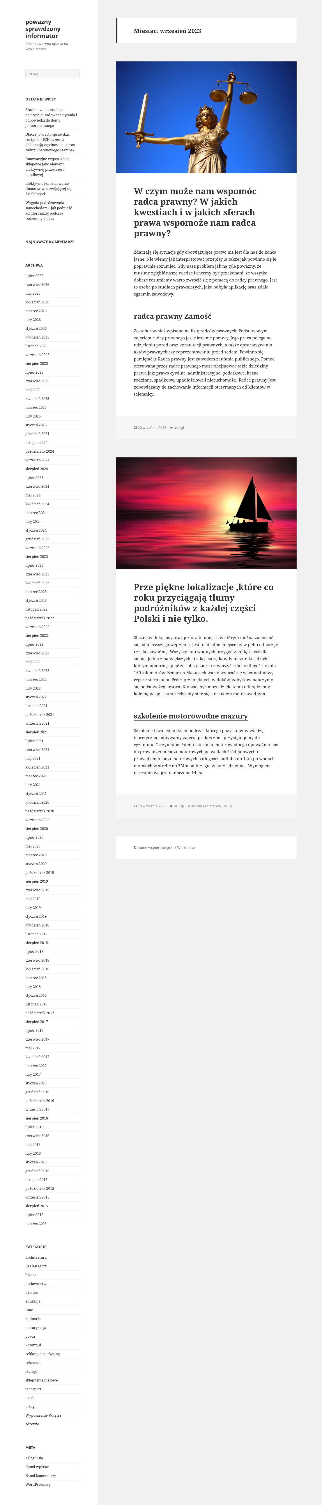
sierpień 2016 (36, 1118)
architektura (36, 1257)
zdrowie (32, 1424)
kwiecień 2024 (37, 504)
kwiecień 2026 (37, 302)
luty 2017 (33, 1074)
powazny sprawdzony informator (42, 29)
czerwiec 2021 (37, 749)
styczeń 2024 (36, 530)
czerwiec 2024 (37, 486)
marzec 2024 (36, 512)
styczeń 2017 (36, 1083)
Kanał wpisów (37, 1466)
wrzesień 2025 (37, 354)
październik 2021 (39, 714)
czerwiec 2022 (37, 653)
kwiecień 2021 (37, 767)
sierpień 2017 (36, 1021)
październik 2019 (39, 872)
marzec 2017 (36, 1065)
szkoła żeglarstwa (206, 806)
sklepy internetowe (41, 1380)
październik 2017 (39, 1012)
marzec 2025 (36, 407)
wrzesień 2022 (37, 626)
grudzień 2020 (37, 802)
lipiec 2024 (34, 477)
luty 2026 (33, 319)
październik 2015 (39, 1188)
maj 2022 (33, 661)
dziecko (31, 1292)
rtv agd (31, 1371)
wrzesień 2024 (37, 460)
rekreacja (33, 1362)
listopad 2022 (36, 609)
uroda (30, 1397)
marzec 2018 (36, 977)
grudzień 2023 (37, 539)
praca (30, 1336)
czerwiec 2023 (37, 574)
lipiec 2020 (34, 837)
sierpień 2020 (36, 828)
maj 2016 (33, 1144)
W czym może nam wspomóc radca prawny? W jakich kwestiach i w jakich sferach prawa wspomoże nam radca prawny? (195, 212)
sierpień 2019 (36, 881)
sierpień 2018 (36, 942)
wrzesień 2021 (37, 723)
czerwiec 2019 (37, 890)
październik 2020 (39, 811)
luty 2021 (33, 784)
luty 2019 (33, 907)
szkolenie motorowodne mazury (191, 715)
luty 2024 (33, 521)
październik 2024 (39, 451)
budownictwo (36, 1283)
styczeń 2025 (36, 425)
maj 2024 (33, 495)
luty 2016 (33, 1153)
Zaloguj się (34, 1458)
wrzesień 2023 (37, 547)
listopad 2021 (36, 705)
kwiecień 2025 (37, 398)
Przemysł (33, 1345)
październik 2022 (39, 618)
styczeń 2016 (36, 1162)
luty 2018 (33, 986)
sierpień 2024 (36, 468)
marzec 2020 (36, 855)
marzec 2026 (36, 310)
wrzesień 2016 (37, 1109)
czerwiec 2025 (37, 381)
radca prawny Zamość (173, 316)
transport (33, 1389)
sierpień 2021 (36, 732)
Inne (29, 1310)
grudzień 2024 (37, 433)
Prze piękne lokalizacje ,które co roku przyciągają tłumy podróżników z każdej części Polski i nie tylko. (204, 602)
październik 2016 (39, 1100)
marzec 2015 (36, 1223)
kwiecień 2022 (37, 670)
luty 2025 (33, 416)
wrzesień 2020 (37, 819)
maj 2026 (33, 293)
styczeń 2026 (36, 328)
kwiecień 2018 (37, 969)
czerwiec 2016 (37, 1135)
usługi (30, 1406)
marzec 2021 (36, 776)
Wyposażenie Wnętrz (43, 1415)
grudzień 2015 (37, 1170)
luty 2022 (33, 688)
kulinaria (33, 1318)
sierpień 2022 (36, 635)
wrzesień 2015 (37, 1197)
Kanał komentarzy (40, 1475)
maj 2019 (33, 898)
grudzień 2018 (37, 925)
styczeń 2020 (36, 863)
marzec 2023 (36, 591)
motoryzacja (35, 1327)
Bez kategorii (36, 1266)
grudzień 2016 (37, 1091)
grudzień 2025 (37, 337)
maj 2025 (33, 389)
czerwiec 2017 (37, 1039)
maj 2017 (33, 1048)
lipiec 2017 (34, 1030)
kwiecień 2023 (37, 582)
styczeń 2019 (36, 916)
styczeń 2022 (36, 697)
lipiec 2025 (34, 372)
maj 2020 (33, 846)
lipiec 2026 (34, 275)
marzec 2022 (36, 679)
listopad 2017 (36, 1004)
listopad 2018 (36, 934)
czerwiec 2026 (37, 284)
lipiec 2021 (34, 740)
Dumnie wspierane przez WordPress (164, 847)
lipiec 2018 (34, 951)
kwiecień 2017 (37, 1056)
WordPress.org (37, 1484)
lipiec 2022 (34, 644)
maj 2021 (33, 758)
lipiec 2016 (34, 1127)
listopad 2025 (36, 346)
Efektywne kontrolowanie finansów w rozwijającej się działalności (48, 188)
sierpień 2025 (36, 363)
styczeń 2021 (36, 793)
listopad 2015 (36, 1179)
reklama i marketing (42, 1353)
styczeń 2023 (36, 600)
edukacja (33, 1301)
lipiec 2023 (34, 565)
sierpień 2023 (36, 556)
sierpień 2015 (36, 1206)
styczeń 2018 (36, 995)
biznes (30, 1274)
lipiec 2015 (34, 1214)
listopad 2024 (36, 442)
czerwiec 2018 (37, 960)
